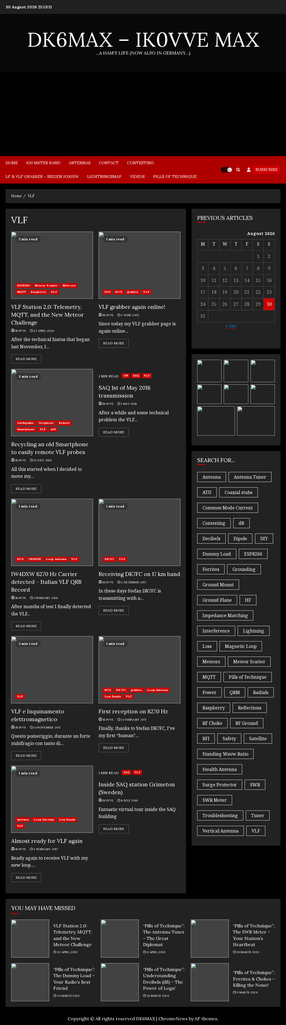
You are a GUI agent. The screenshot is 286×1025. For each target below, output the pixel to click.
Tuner (257, 815)
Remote (64, 423)
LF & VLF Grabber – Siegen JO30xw (42, 176)
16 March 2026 (158, 996)
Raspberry (38, 292)
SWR (255, 785)
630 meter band (43, 162)
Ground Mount (218, 585)
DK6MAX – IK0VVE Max (143, 39)
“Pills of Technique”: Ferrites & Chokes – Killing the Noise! (210, 982)
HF (248, 600)
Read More (26, 359)
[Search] (238, 169)
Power (209, 692)
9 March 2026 (247, 992)
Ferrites (210, 569)
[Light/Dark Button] (226, 170)
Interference (216, 631)
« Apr (231, 325)
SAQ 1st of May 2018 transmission (125, 391)
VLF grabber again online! (139, 265)
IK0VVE (20, 331)
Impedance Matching (225, 615)
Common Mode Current (227, 508)
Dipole (240, 538)
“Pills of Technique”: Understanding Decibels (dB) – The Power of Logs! (120, 982)
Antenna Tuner (250, 477)
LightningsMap (104, 176)
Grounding (244, 569)
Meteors (69, 285)
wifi (53, 429)
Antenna (211, 477)
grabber (133, 292)
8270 (118, 292)
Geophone (46, 423)
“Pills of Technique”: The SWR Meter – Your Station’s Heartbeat (210, 939)
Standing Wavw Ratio (225, 754)
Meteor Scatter (46, 285)
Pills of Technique (175, 176)
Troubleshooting (220, 815)
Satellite (258, 738)
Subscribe (267, 169)
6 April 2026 (156, 952)
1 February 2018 (46, 598)
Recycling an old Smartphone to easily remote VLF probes (52, 402)
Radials (260, 692)
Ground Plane (217, 600)
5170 (107, 292)
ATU (206, 492)
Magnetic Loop (241, 646)
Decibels (211, 538)
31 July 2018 (42, 460)
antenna (23, 819)
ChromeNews (173, 1018)
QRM (235, 692)
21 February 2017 (134, 719)
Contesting (140, 162)
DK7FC (109, 559)
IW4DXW (34, 559)
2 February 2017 (46, 849)
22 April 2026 (44, 331)
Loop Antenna (56, 559)
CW (125, 375)
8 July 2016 (129, 800)
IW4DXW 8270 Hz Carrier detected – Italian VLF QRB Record (52, 532)
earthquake (25, 423)
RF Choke (212, 723)
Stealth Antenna (219, 769)
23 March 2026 (68, 996)
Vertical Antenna (220, 831)
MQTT (21, 292)
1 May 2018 (129, 404)
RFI (205, 738)
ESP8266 (23, 285)
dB (241, 523)
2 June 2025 (130, 315)
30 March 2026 (248, 952)
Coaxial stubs (238, 492)
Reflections (249, 708)
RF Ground (246, 723)
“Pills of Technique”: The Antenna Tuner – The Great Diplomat (120, 939)
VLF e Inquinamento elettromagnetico (52, 669)
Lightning (253, 631)
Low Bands (112, 696)
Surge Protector (219, 785)
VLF (54, 292)
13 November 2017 (47, 727)
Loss (207, 646)
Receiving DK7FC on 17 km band (139, 532)
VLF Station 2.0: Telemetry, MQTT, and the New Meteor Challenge (52, 265)
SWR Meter (214, 800)
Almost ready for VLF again (52, 799)
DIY (264, 538)
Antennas (79, 162)
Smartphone (26, 429)
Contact (109, 162)
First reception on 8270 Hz (139, 669)
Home (12, 162)
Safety (229, 738)
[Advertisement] (143, 114)
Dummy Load (216, 554)
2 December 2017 (133, 582)
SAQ (136, 375)
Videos (137, 176)
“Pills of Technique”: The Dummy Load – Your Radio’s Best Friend (30, 982)
